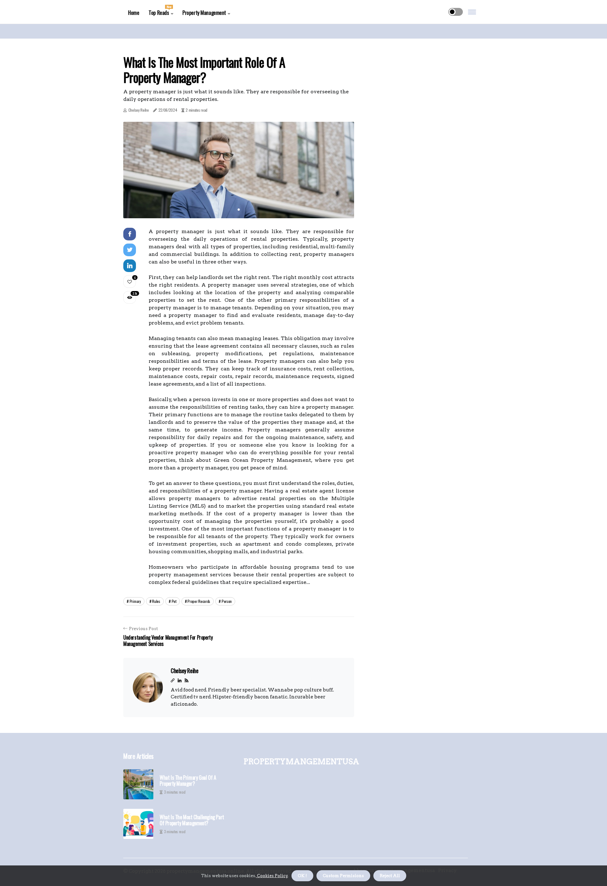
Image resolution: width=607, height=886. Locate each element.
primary (135, 601)
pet (174, 601)
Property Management (204, 12)
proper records (198, 601)
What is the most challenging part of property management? (192, 820)
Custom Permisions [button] (343, 875)
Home (133, 12)
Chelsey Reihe (138, 110)
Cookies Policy (272, 875)
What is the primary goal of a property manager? (188, 781)
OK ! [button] (302, 875)
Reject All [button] (390, 875)
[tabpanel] (238, 170)
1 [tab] (239, 209)
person (227, 601)
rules (156, 601)
